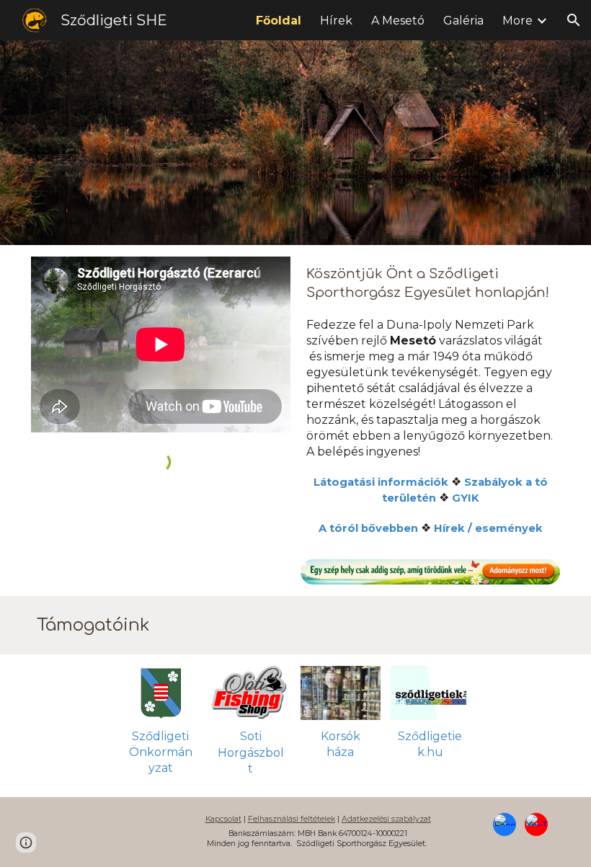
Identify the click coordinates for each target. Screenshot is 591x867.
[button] (573, 20)
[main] (430, 408)
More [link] (517, 20)
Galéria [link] (463, 20)
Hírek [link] (336, 20)
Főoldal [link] (278, 20)
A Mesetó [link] (398, 20)
